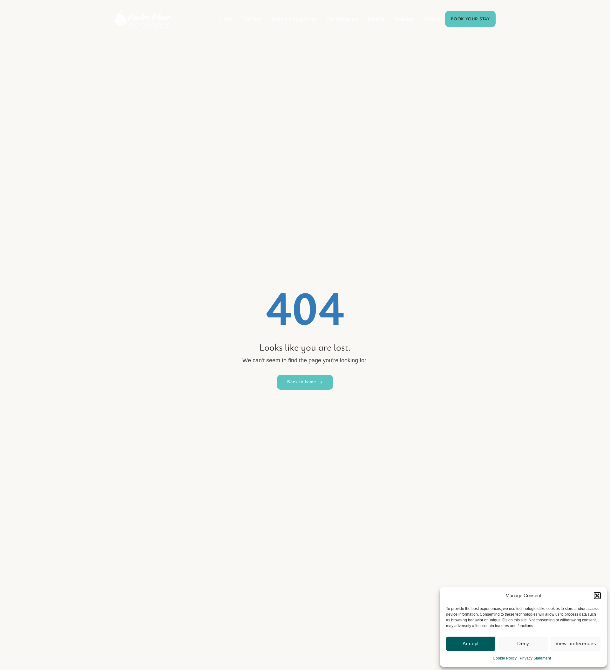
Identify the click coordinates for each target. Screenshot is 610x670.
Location (376, 19)
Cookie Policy (505, 658)
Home (226, 19)
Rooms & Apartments (294, 19)
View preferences (575, 643)
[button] (597, 595)
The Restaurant (342, 19)
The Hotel (252, 19)
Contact (432, 19)
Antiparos (405, 19)
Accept (471, 643)
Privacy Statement (535, 658)
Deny (523, 643)
